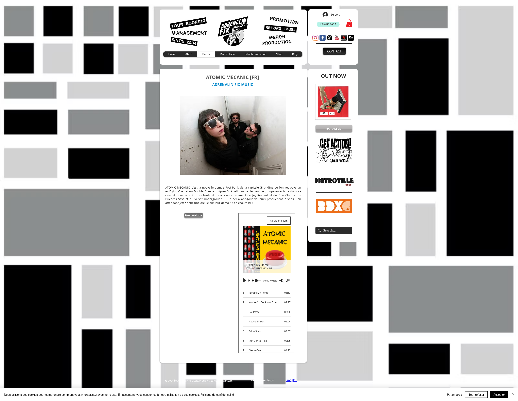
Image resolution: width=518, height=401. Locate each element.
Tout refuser (476, 394)
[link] (349, 23)
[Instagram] (315, 38)
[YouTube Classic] (337, 38)
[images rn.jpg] (344, 38)
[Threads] (330, 38)
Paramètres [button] (454, 394)
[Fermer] (513, 394)
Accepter (499, 394)
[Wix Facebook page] (323, 38)
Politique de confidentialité (217, 394)
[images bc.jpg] (351, 38)
